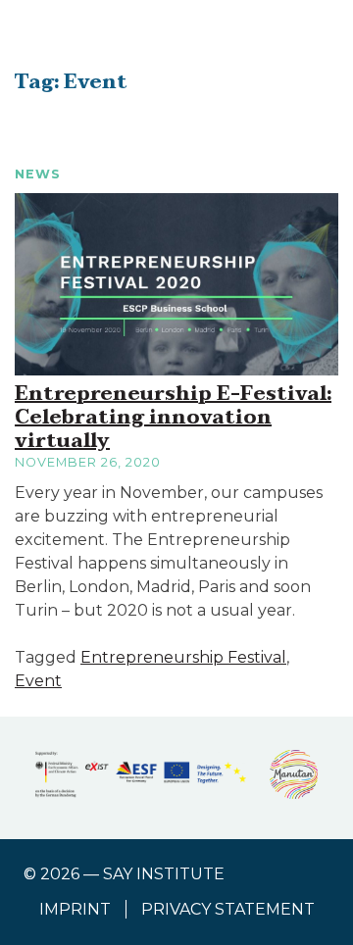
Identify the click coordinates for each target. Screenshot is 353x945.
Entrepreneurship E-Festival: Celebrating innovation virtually (173, 417)
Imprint (75, 909)
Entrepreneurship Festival (183, 657)
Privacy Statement (228, 909)
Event (38, 680)
